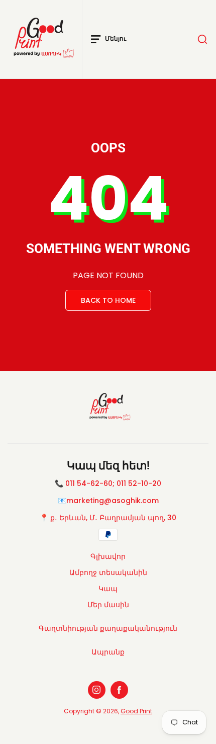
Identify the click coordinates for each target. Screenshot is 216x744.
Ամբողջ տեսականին (108, 572)
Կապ (108, 589)
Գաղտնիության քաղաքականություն (108, 628)
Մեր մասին (108, 605)
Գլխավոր (108, 556)
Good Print (136, 711)
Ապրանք (108, 652)
